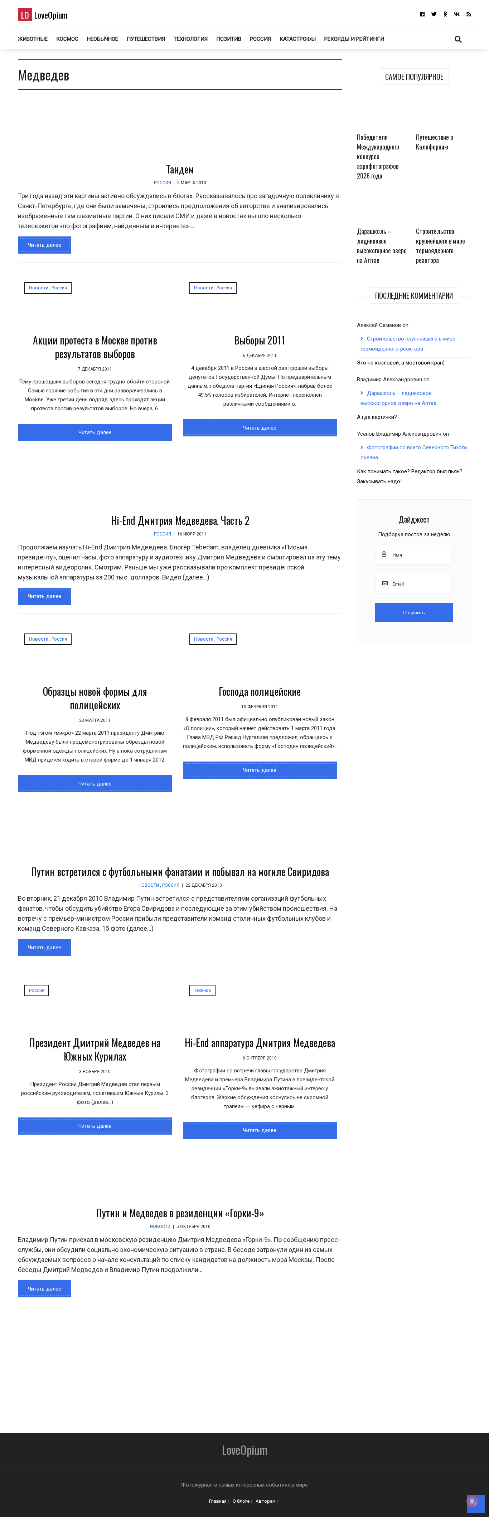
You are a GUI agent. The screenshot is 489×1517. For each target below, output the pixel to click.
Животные (33, 39)
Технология (191, 39)
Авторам (266, 1501)
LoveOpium (44, 14)
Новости (38, 287)
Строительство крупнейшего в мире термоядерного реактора (440, 245)
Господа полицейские (260, 691)
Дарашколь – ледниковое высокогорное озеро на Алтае (382, 245)
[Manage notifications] (472, 1501)
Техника (202, 990)
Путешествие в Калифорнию (434, 141)
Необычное (102, 39)
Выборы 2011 (259, 340)
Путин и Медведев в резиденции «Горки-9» (180, 1212)
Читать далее (44, 245)
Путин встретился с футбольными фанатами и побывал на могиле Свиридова (180, 871)
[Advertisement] (215, 1367)
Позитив (228, 39)
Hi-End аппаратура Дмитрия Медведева (260, 1042)
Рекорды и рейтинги (354, 39)
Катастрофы (298, 39)
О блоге (241, 1501)
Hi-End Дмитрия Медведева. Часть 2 (180, 520)
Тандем (180, 169)
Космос (67, 39)
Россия (260, 39)
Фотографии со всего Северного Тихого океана (413, 452)
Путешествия (146, 39)
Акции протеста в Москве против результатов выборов (95, 347)
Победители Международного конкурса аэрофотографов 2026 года (378, 156)
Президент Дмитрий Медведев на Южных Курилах (94, 1049)
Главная (218, 1501)
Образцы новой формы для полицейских (95, 698)
